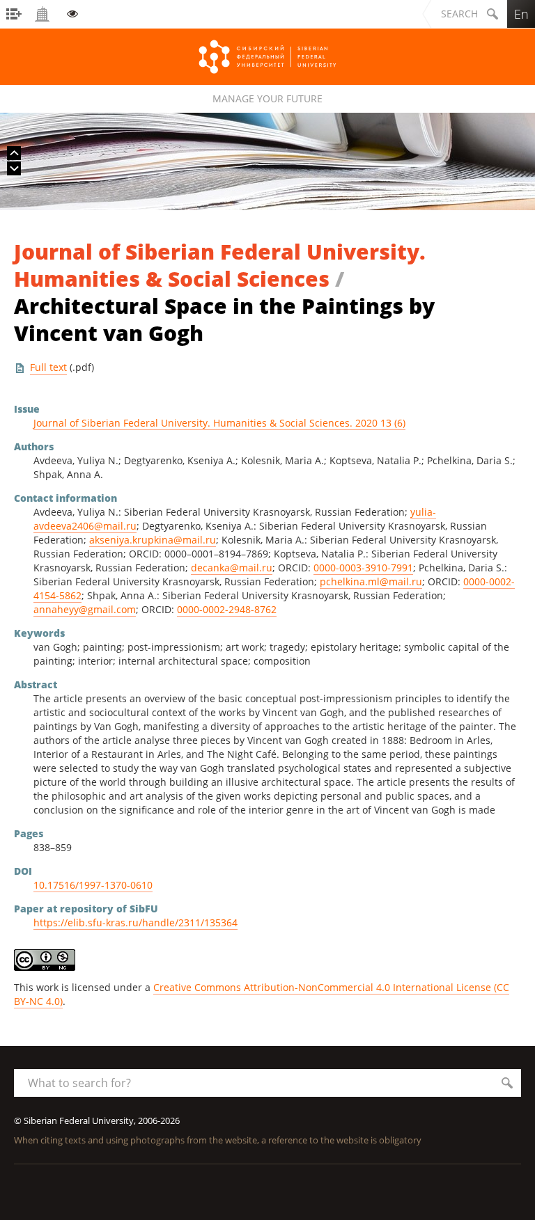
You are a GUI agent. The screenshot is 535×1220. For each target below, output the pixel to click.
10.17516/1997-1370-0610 (93, 885)
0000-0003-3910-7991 (363, 567)
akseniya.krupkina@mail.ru (152, 539)
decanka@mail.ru (231, 567)
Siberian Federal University (267, 57)
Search (459, 13)
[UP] (14, 153)
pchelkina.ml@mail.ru (371, 581)
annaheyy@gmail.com (84, 609)
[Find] (507, 1083)
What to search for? (79, 1083)
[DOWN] (14, 168)
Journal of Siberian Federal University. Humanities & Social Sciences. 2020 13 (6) (219, 422)
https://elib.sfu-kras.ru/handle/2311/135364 (135, 922)
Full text (48, 367)
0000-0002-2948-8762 (227, 609)
